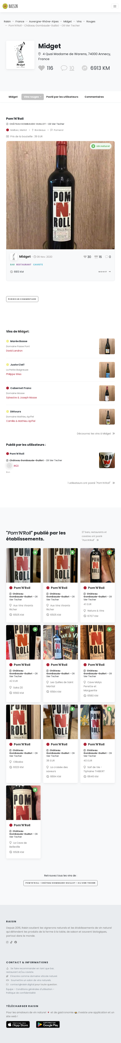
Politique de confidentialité (21, 992)
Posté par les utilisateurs (62, 96)
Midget (67, 21)
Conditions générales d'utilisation (34, 989)
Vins (79, 21)
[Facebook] (15, 942)
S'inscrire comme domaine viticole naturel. (34, 976)
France (19, 21)
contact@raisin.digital (22, 984)
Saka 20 (18, 687)
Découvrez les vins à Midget (94, 433)
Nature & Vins (95, 610)
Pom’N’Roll (22, 588)
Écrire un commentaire (22, 299)
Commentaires (94, 96)
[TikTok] (11, 942)
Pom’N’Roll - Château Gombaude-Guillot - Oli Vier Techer (61, 883)
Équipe (10, 989)
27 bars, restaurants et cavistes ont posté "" (94, 536)
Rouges (90, 21)
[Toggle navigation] (114, 6)
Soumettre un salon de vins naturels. (31, 980)
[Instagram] (7, 942)
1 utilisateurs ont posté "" (89, 483)
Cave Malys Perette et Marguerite (93, 686)
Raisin (7, 21)
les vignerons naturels (53, 928)
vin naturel (39, 1012)
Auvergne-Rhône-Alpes (44, 21)
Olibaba (18, 762)
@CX (16, 465)
